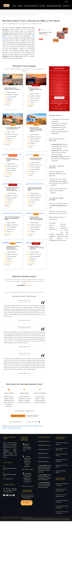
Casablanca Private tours (44, 445)
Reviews (55, 100)
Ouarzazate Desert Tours (43, 457)
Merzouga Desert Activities (54, 6)
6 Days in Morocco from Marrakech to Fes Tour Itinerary (12, 88)
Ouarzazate (17, 428)
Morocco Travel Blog (47, 519)
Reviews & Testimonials (36, 519)
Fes (41, 426)
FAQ (53, 519)
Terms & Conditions (65, 519)
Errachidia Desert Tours (43, 461)
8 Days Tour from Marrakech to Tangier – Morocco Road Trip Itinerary (12, 218)
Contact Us (66, 6)
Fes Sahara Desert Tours (43, 449)
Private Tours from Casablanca (31, 426)
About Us (20, 6)
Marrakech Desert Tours (43, 441)
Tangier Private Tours (43, 453)
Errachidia (11, 428)
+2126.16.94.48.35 (9, 479)
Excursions (42, 6)
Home (14, 6)
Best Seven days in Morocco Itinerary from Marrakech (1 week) (35, 189)
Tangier (4, 428)
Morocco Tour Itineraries (31, 6)
